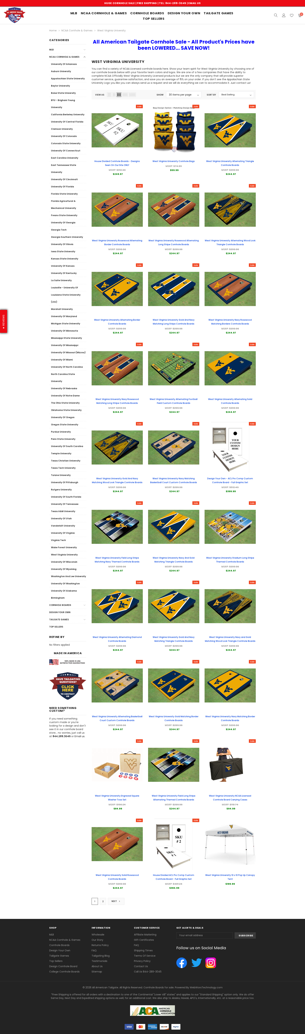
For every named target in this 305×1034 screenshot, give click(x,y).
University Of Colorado (64, 136)
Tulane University (61, 475)
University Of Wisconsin (64, 561)
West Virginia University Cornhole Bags (173, 161)
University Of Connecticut (65, 150)
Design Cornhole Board (63, 966)
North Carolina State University (63, 378)
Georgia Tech (59, 229)
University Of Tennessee (64, 504)
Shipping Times (143, 950)
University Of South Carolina (67, 446)
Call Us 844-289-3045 (148, 971)
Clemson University (62, 128)
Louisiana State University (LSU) (65, 298)
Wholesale (98, 934)
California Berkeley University (67, 114)
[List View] (109, 94)
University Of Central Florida (67, 121)
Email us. (79, 736)
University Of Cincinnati (64, 179)
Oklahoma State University (66, 410)
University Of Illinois (62, 244)
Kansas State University (64, 258)
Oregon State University (64, 424)
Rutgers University (61, 489)
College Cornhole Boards (64, 971)
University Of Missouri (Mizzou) (68, 352)
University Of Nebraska (64, 388)
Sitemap (97, 971)
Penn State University (63, 439)
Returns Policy (100, 945)
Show (160, 94)
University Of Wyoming (63, 569)
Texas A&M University (63, 511)
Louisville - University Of (64, 287)
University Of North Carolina (67, 366)
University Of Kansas (62, 265)
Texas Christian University (65, 460)
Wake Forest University (64, 547)
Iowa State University (63, 251)
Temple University (61, 453)
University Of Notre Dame (65, 395)
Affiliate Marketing (145, 934)
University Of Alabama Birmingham (64, 594)
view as (99, 94)
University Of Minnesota (64, 330)
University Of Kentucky (64, 273)
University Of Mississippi (64, 345)
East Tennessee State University (63, 169)
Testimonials (99, 961)
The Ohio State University (65, 402)
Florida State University (64, 193)
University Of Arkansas (64, 64)
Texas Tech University (63, 467)
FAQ (94, 950)
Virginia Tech (58, 540)
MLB (73, 13)
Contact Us (141, 966)
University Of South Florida (66, 496)
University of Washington (65, 583)
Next (114, 901)
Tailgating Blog (101, 955)
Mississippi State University (66, 337)
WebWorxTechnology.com (206, 987)
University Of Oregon (62, 417)
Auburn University (61, 71)
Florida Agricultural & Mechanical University (63, 205)
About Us (97, 966)
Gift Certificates (144, 940)
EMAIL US (194, 3)
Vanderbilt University (63, 525)
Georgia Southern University (67, 236)
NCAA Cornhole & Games (104, 13)
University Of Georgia (63, 222)
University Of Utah (61, 518)
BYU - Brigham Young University (63, 104)
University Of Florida (62, 186)
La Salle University (61, 280)
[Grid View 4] (125, 94)
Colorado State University (65, 143)
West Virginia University (64, 554)
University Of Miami (62, 359)
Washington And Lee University (68, 576)
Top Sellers (56, 626)
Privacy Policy (142, 961)
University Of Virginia (63, 532)
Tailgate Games (218, 13)
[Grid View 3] (119, 94)
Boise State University (63, 92)
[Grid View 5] (132, 94)
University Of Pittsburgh (64, 482)
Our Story (97, 940)
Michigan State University (65, 323)
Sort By (211, 94)
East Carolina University (64, 157)
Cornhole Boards (147, 13)
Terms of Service (145, 955)
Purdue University (61, 431)
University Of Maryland (64, 316)
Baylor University (60, 85)
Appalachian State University (68, 78)
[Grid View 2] (114, 94)
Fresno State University (64, 215)
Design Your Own (59, 612)
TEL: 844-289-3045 (172, 3)
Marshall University (62, 309)
